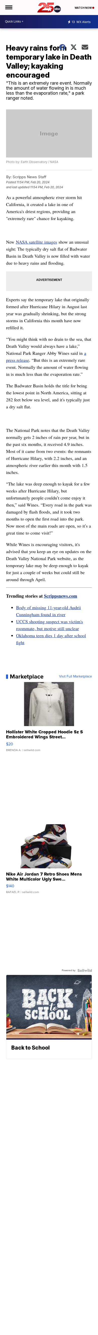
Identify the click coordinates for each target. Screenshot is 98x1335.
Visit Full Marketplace (75, 676)
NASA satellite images (36, 242)
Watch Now (83, 7)
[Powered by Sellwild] (84, 970)
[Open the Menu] (8, 7)
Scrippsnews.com (60, 596)
